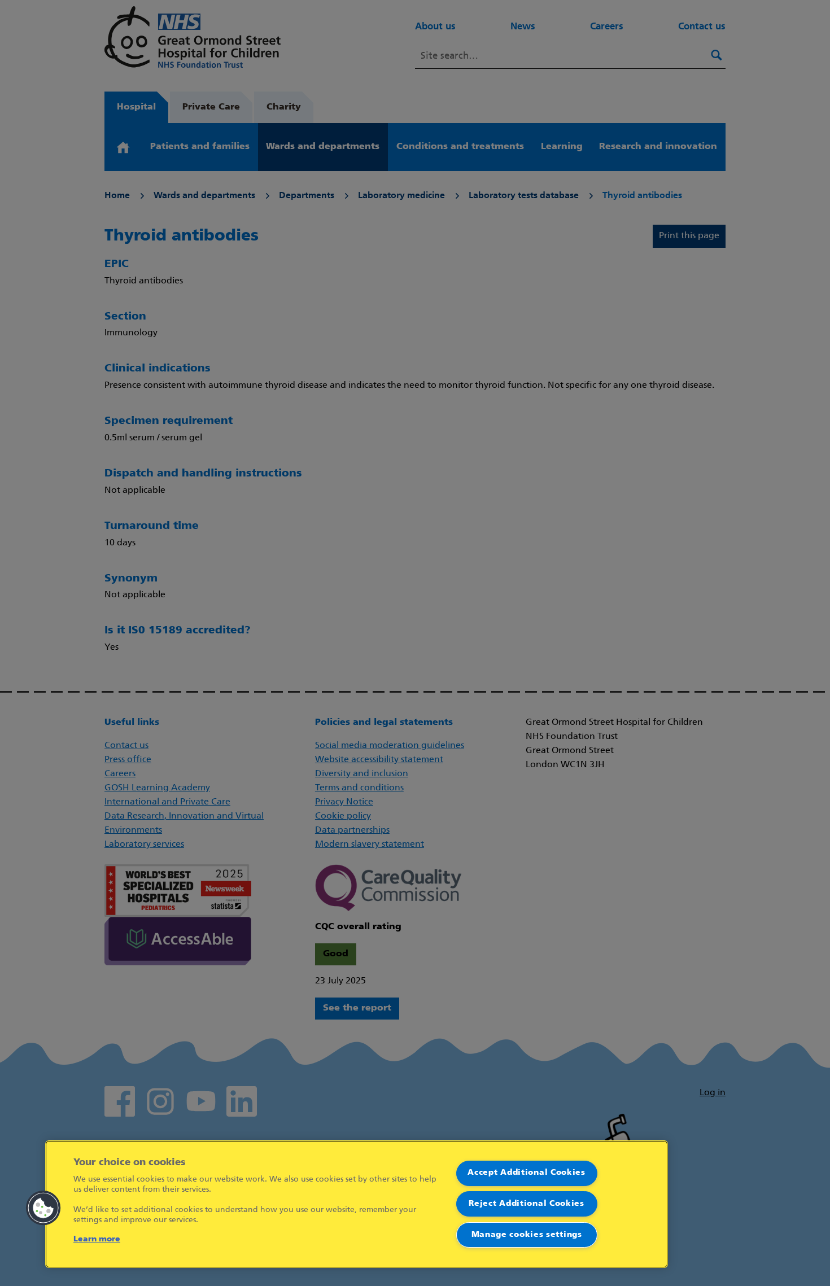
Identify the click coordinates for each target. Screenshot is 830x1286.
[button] (43, 1208)
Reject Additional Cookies (526, 1204)
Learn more (96, 1239)
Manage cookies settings (526, 1235)
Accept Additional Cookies (527, 1173)
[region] (356, 1204)
